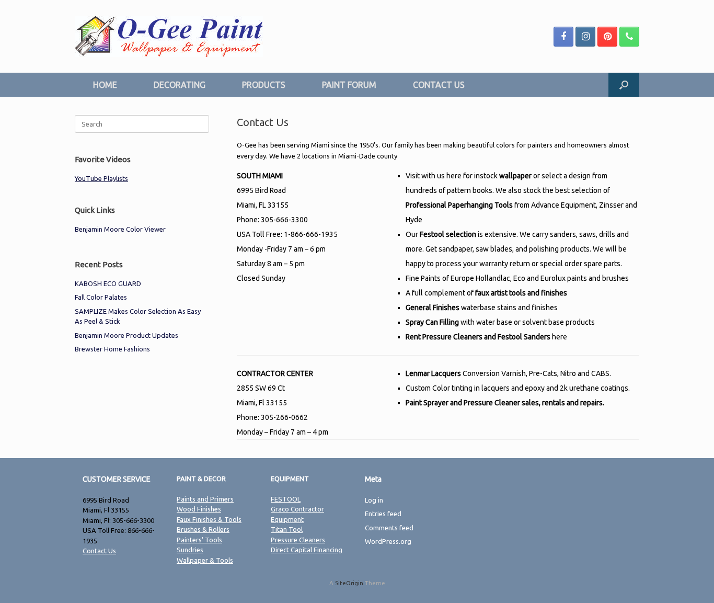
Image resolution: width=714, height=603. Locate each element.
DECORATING (179, 84)
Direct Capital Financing (306, 549)
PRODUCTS (263, 84)
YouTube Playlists (101, 178)
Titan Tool (287, 529)
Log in (374, 500)
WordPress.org (388, 541)
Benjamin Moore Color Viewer (120, 229)
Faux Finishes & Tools (209, 519)
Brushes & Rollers (203, 529)
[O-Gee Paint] (169, 36)
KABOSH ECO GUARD (108, 283)
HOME (105, 84)
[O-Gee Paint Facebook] (563, 37)
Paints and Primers (205, 499)
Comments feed (389, 527)
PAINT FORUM (349, 84)
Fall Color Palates (101, 297)
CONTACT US (439, 84)
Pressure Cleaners (298, 539)
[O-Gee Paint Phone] (629, 37)
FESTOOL (286, 499)
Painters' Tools (199, 539)
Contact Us (99, 550)
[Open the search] (623, 85)
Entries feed (383, 513)
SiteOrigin (349, 582)
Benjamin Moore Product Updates (126, 335)
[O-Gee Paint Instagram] (585, 37)
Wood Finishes (199, 509)
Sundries (190, 549)
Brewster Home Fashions (112, 348)
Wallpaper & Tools (205, 560)
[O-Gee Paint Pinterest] (607, 37)
